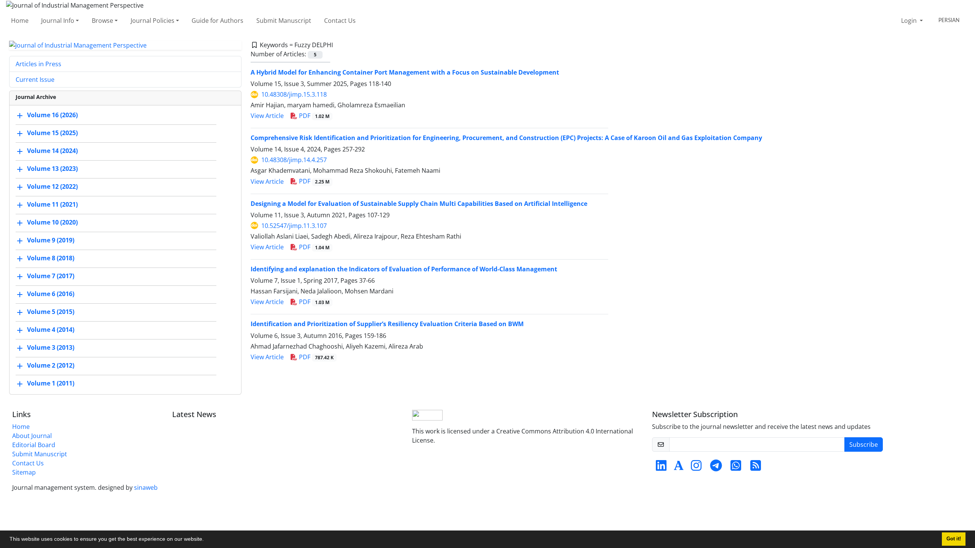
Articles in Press (38, 64)
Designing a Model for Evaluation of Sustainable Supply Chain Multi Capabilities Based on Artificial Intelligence (419, 203)
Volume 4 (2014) (50, 330)
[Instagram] (696, 468)
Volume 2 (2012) (50, 366)
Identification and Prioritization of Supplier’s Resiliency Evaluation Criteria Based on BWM (387, 324)
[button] (206, 540)
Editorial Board (33, 445)
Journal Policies (152, 20)
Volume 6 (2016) (50, 294)
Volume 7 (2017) (50, 276)
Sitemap (24, 472)
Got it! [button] (953, 539)
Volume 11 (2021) (52, 205)
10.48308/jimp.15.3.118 (294, 94)
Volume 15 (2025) (52, 133)
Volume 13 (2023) (52, 169)
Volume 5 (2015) (50, 312)
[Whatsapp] (736, 468)
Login (909, 20)
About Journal (32, 436)
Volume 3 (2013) (50, 348)
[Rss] (755, 468)
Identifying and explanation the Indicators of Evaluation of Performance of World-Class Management (404, 269)
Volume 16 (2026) (52, 115)
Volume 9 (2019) (50, 240)
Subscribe (863, 444)
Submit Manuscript (283, 20)
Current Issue (35, 79)
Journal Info (57, 20)
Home (20, 20)
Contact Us (340, 20)
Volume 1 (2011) (50, 383)
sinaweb (146, 487)
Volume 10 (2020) (52, 222)
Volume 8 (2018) (50, 258)
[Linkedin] (661, 468)
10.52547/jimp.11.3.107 (294, 225)
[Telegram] (716, 468)
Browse (102, 20)
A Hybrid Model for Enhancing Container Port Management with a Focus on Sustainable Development (405, 72)
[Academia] (679, 468)
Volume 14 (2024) (52, 151)
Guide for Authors (217, 20)
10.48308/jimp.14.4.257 (294, 160)
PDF (313, 116)
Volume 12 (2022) (52, 187)
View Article (267, 116)
